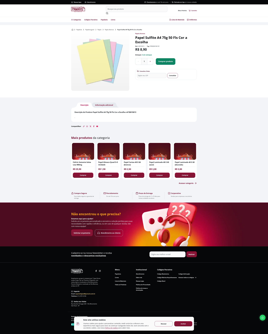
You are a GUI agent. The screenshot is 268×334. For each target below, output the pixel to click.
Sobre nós (139, 277)
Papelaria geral (89, 30)
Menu (117, 270)
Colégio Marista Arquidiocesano (167, 277)
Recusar (163, 324)
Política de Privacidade (143, 285)
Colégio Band (161, 281)
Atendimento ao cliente (110, 233)
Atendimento (91, 2)
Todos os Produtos (120, 285)
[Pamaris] (77, 270)
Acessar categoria (186, 183)
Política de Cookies (111, 328)
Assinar (191, 254)
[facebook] (96, 271)
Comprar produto (165, 61)
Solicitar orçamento (82, 233)
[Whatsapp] (87, 126)
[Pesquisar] (107, 13)
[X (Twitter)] (90, 126)
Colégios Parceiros (90, 20)
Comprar (83, 175)
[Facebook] (94, 126)
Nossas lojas (77, 2)
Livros (113, 20)
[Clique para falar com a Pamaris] (262, 318)
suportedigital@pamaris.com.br (85, 294)
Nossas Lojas (140, 281)
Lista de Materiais (178, 20)
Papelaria (104, 20)
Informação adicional (104, 105)
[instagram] (100, 271)
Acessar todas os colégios (186, 277)
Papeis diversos (109, 30)
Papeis (99, 30)
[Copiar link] (84, 126)
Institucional (141, 270)
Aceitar (183, 324)
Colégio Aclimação (184, 274)
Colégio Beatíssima (163, 274)
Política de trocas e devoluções (142, 289)
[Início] (72, 29)
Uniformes (193, 20)
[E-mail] (97, 126)
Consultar (172, 75)
